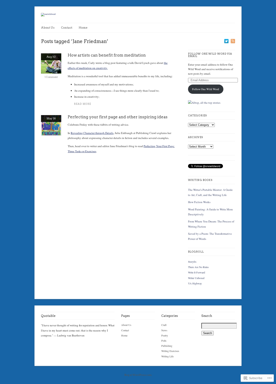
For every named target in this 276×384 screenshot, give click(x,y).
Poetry (164, 335)
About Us (48, 27)
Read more (82, 104)
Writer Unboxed (196, 278)
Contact (66, 27)
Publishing (166, 345)
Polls (163, 340)
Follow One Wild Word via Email (210, 55)
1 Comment (51, 77)
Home (83, 27)
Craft (163, 325)
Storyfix (192, 261)
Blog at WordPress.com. (138, 374)
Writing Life (167, 356)
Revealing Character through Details (92, 133)
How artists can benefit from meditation (107, 55)
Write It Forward (196, 272)
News (164, 330)
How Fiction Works (199, 202)
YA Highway (195, 283)
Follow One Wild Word (205, 89)
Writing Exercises (170, 351)
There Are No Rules (198, 267)
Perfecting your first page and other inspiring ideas (118, 117)
